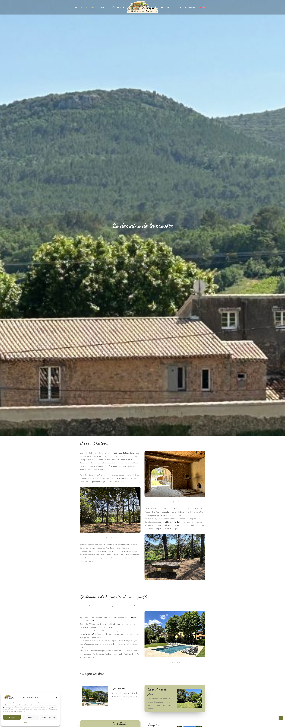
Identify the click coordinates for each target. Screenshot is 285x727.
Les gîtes (103, 7)
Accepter (12, 717)
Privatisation (179, 7)
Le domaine (91, 7)
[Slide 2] (106, 537)
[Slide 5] (114, 537)
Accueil (79, 7)
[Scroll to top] (281, 718)
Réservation (118, 7)
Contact (192, 7)
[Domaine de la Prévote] (142, 7)
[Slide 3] (109, 537)
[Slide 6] (116, 537)
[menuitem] (79, 7)
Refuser (30, 717)
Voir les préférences (49, 717)
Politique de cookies (29, 723)
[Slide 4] (111, 537)
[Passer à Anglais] (204, 7)
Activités (165, 7)
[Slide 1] (104, 537)
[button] (56, 697)
